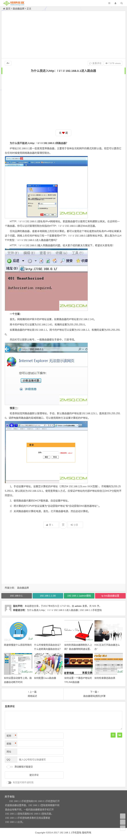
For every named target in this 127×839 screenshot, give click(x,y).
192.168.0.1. (16, 595)
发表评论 (97, 63)
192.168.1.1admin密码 (79, 595)
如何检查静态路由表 (104, 678)
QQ (8, 759)
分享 (75, 525)
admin (78, 606)
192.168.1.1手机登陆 (70, 832)
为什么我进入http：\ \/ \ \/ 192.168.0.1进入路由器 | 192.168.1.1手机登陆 (64, 610)
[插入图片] (119, 735)
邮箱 (11, 743)
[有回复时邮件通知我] (8, 782)
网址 (9, 751)
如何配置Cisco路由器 (45, 678)
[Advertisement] (63, 35)
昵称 (11, 736)
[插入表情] (113, 735)
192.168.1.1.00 (48, 595)
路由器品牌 (18, 8)
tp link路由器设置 (110, 595)
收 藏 (63, 132)
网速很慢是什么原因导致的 (18, 645)
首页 (8, 8)
